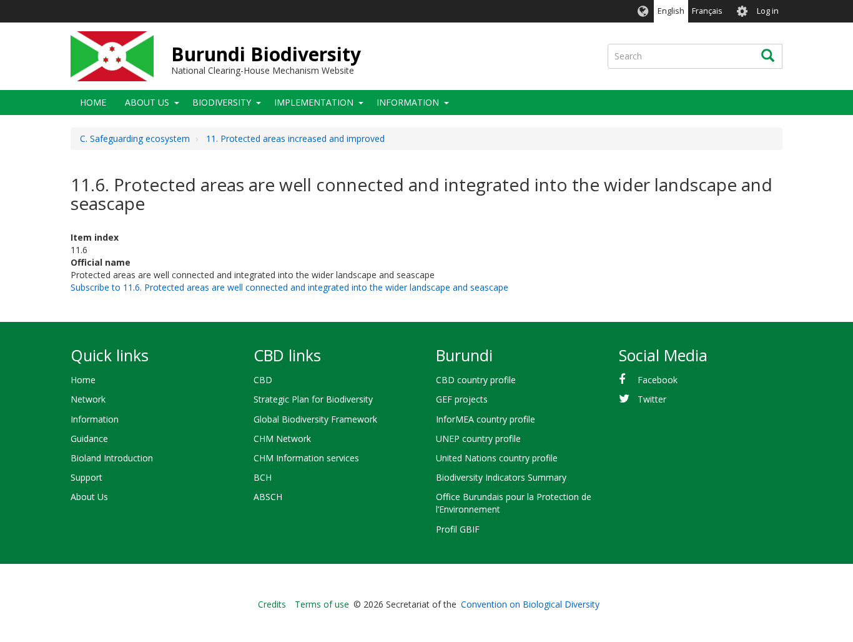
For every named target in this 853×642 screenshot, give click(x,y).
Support (86, 477)
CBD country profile (476, 380)
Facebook (658, 380)
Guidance (89, 438)
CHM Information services (306, 458)
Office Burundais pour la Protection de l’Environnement (513, 503)
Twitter (652, 399)
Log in (768, 11)
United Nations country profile (497, 458)
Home (93, 102)
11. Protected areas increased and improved (295, 138)
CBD (263, 380)
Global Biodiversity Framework (315, 419)
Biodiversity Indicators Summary (501, 477)
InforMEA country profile (485, 419)
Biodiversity (221, 102)
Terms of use (322, 604)
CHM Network (282, 438)
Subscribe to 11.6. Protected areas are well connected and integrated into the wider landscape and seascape (289, 287)
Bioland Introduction (112, 458)
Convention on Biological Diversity (530, 604)
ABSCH (268, 497)
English (671, 11)
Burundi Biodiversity (266, 54)
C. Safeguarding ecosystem (135, 138)
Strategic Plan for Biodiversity (313, 399)
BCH (263, 477)
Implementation (313, 102)
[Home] (112, 56)
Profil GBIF (458, 529)
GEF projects (462, 399)
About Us (147, 102)
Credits (272, 604)
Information (408, 102)
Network (88, 399)
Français (707, 11)
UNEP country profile (478, 438)
